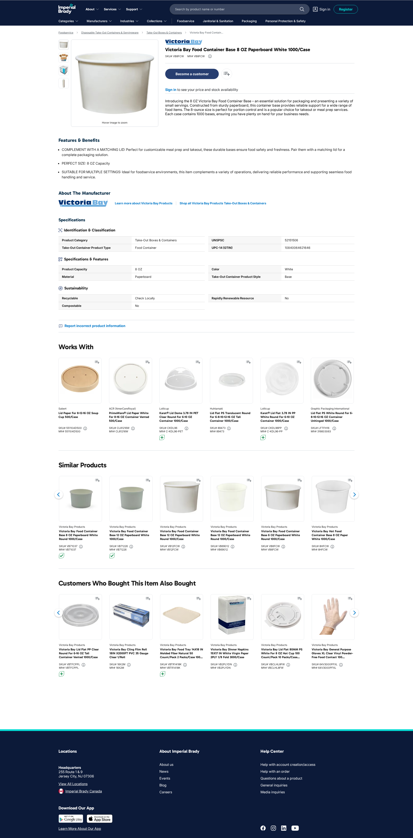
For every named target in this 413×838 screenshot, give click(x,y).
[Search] (302, 9)
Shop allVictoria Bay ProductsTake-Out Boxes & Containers (223, 203)
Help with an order (275, 771)
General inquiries (273, 785)
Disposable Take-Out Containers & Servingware (110, 32)
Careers (165, 792)
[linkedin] (283, 828)
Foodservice (66, 32)
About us (166, 764)
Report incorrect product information (95, 326)
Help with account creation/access (287, 764)
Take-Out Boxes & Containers (164, 32)
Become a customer (192, 74)
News (163, 771)
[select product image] (64, 45)
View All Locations (73, 784)
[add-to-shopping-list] (226, 74)
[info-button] (210, 56)
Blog (162, 785)
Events (164, 778)
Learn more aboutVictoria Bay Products (144, 203)
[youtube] (295, 828)
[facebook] (263, 828)
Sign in (170, 89)
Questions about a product (281, 778)
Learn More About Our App (80, 828)
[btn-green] (61, 555)
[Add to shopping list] (97, 362)
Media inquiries (272, 792)
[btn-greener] (162, 437)
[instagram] (273, 828)
